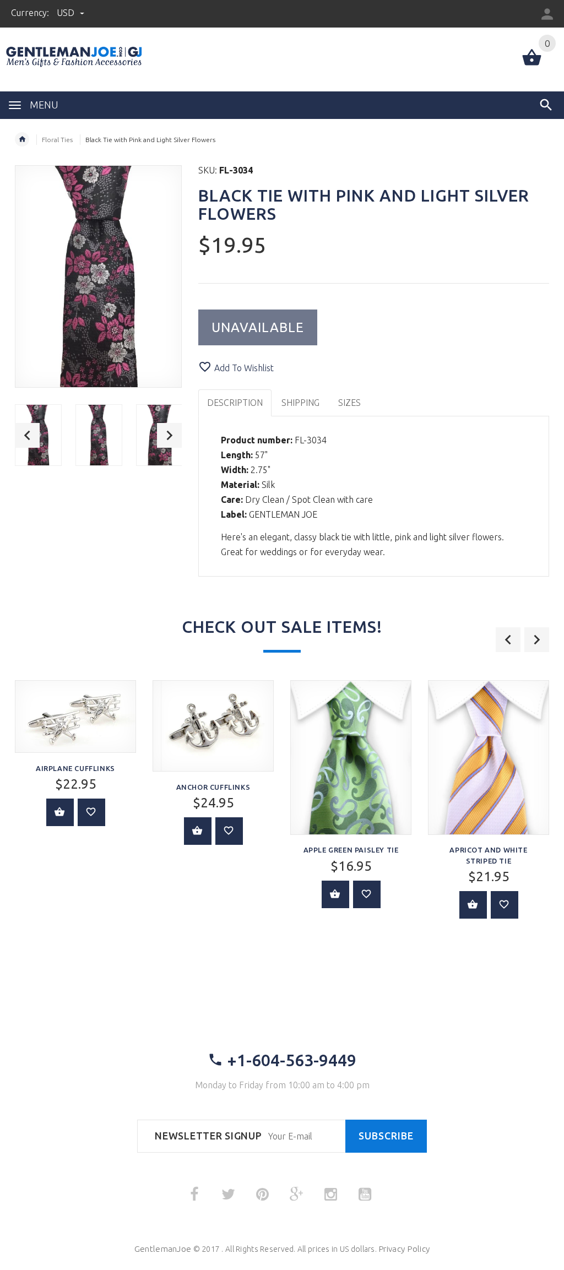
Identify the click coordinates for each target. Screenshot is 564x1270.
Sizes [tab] (349, 403)
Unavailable (258, 327)
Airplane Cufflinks (75, 768)
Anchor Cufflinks (213, 787)
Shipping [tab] (300, 403)
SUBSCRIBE (386, 1136)
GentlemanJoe (162, 1248)
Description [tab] (235, 403)
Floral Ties (57, 139)
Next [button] (169, 435)
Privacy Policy (404, 1248)
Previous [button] (27, 435)
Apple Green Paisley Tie (351, 850)
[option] (98, 435)
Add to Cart (60, 812)
